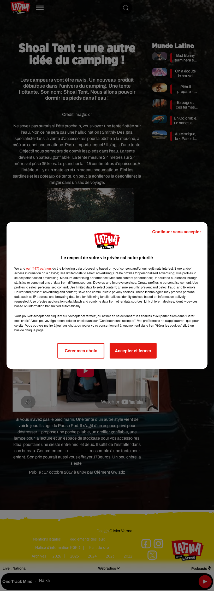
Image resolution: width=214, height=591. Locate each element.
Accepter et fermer (133, 351)
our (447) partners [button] (39, 268)
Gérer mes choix (81, 351)
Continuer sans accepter (176, 232)
